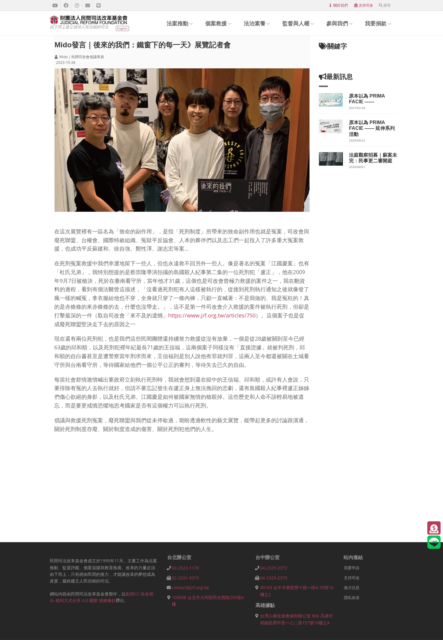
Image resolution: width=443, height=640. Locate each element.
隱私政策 (352, 597)
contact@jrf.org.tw (190, 587)
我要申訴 (352, 567)
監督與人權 (295, 23)
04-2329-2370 (273, 578)
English (122, 28)
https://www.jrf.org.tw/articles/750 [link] (212, 315)
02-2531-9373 (185, 578)
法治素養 (254, 23)
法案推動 (177, 23)
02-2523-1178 (185, 568)
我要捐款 (376, 23)
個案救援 (216, 23)
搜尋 (387, 5)
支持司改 (366, 5)
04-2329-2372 (273, 568)
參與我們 (337, 23)
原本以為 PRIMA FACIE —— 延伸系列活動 (372, 128)
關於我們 (340, 5)
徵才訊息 (352, 587)
